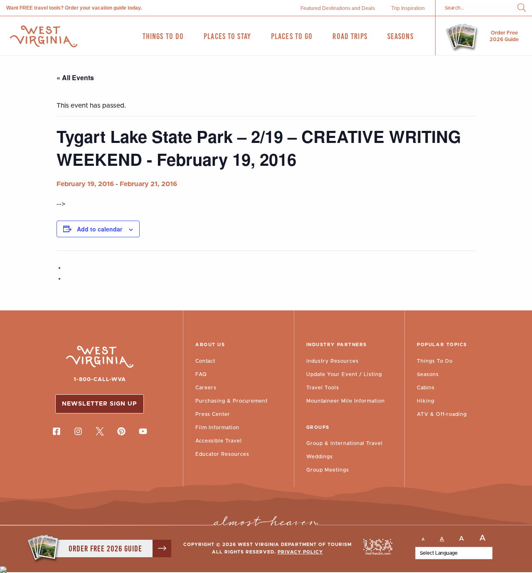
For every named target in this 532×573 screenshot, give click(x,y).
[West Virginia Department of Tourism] (43, 36)
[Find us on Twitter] (99, 431)
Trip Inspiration (408, 8)
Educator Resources (222, 454)
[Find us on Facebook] (56, 431)
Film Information (217, 427)
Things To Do (435, 361)
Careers (206, 387)
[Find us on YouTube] (143, 431)
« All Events (75, 77)
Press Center (212, 414)
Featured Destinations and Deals (337, 8)
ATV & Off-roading (442, 414)
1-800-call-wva (100, 379)
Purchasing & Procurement (231, 400)
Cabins (426, 387)
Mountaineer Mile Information (345, 400)
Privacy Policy (300, 552)
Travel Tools (322, 387)
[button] (521, 8)
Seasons (428, 374)
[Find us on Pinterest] (121, 431)
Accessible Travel (218, 440)
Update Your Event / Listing (344, 374)
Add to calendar (99, 229)
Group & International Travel (344, 443)
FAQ (201, 374)
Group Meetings (327, 469)
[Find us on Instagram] (78, 431)
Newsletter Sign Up (99, 404)
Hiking (425, 400)
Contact (205, 361)
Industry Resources (332, 361)
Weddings (319, 456)
